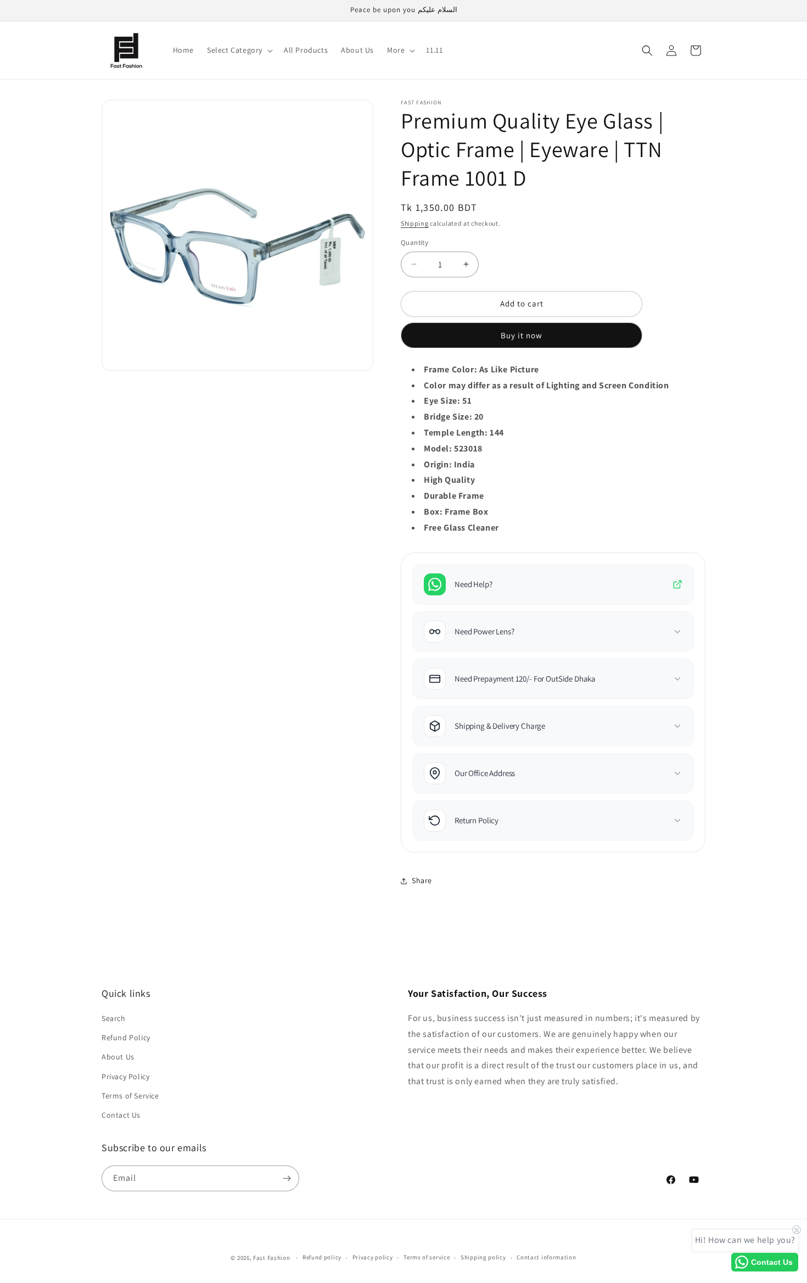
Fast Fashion (271, 1258)
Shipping (415, 223)
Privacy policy (372, 1257)
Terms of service (427, 1257)
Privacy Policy (125, 1076)
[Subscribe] (286, 1178)
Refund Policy (126, 1037)
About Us (118, 1057)
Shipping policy (483, 1257)
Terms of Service (130, 1096)
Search (114, 1018)
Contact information (546, 1257)
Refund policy (321, 1257)
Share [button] (422, 880)
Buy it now (521, 335)
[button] (238, 50)
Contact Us (121, 1115)
